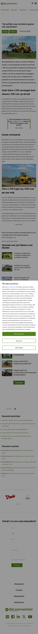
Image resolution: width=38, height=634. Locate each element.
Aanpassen (19, 341)
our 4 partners (11, 287)
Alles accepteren (19, 334)
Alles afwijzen (19, 347)
